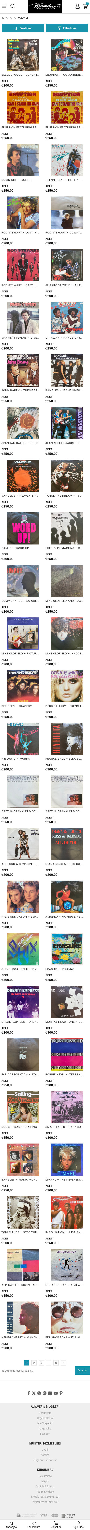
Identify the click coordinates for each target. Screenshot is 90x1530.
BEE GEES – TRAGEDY (16, 706)
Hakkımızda (45, 1476)
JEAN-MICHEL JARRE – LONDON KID (64, 443)
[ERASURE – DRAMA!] (67, 949)
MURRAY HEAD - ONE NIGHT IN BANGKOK (64, 1021)
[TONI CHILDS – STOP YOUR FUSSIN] (23, 1212)
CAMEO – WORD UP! (15, 548)
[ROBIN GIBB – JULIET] (23, 160)
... (49, 1362)
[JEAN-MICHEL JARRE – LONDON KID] (67, 423)
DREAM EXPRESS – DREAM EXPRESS (20, 1021)
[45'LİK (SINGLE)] (14, 18)
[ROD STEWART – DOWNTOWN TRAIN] (67, 212)
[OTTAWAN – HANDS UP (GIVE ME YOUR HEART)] (67, 318)
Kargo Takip (45, 1428)
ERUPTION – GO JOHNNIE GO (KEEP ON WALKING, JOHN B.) (64, 74)
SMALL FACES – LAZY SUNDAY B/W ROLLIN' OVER (64, 1126)
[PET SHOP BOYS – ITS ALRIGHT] (67, 1318)
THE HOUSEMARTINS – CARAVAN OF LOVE (64, 548)
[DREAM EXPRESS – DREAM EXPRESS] (23, 1002)
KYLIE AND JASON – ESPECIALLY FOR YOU (20, 916)
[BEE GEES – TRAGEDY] (23, 686)
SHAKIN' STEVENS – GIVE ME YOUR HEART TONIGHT (20, 337)
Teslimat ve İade (45, 1491)
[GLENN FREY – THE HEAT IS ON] (67, 160)
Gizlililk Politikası (45, 1486)
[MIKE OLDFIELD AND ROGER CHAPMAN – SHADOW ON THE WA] (67, 581)
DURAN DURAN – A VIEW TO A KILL (64, 1284)
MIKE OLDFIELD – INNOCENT (64, 653)
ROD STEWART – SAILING (19, 1126)
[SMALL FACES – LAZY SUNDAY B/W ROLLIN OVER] (67, 1107)
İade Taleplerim (45, 1423)
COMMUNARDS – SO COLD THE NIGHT (20, 600)
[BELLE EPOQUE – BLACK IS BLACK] (23, 55)
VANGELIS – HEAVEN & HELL (20, 495)
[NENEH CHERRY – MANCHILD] (23, 1318)
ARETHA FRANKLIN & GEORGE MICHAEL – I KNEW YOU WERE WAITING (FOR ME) (20, 811)
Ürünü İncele (32, 62)
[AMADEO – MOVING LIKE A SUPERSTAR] (67, 897)
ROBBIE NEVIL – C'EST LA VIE (64, 1074)
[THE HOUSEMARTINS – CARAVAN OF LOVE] (67, 528)
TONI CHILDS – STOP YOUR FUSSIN (20, 1232)
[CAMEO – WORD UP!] (23, 528)
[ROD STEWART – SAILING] (23, 1107)
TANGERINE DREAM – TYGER (64, 495)
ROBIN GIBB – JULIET (16, 179)
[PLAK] (10, 18)
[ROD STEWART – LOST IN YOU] (23, 212)
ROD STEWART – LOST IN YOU (20, 232)
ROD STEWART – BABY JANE (20, 285)
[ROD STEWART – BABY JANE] (23, 265)
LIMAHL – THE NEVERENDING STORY (64, 1179)
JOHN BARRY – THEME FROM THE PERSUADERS (20, 390)
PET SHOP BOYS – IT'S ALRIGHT (64, 1337)
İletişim (45, 1481)
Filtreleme (70, 28)
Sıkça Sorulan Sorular (45, 1460)
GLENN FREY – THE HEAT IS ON (64, 179)
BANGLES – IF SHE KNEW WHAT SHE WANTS (64, 390)
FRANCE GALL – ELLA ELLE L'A (64, 758)
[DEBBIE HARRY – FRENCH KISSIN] (67, 686)
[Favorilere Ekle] (23, 62)
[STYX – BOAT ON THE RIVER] (23, 949)
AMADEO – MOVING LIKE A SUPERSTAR (64, 916)
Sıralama (25, 28)
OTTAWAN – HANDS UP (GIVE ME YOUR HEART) (64, 337)
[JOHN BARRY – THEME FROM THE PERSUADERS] (23, 370)
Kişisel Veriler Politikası (45, 1502)
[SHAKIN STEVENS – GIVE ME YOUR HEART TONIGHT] (23, 318)
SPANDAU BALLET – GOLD (20, 443)
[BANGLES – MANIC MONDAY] (23, 1160)
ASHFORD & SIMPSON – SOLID (20, 864)
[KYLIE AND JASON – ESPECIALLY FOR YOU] (23, 897)
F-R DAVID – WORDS (15, 758)
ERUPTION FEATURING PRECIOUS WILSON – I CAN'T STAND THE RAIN (20, 127)
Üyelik (45, 1449)
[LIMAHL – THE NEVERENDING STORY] (67, 1160)
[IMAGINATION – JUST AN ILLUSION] (67, 1212)
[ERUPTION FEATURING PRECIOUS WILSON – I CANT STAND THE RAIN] (23, 107)
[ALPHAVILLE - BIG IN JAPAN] (23, 1265)
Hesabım (45, 1434)
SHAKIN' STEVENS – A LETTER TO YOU (64, 285)
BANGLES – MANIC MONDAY (20, 1179)
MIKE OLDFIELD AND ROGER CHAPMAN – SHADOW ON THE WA (64, 600)
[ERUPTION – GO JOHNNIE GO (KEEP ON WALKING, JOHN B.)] (67, 55)
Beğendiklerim (45, 1418)
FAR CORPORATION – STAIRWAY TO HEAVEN (20, 1074)
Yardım (45, 1455)
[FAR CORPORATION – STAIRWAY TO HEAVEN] (23, 1054)
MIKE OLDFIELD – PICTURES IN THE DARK (20, 653)
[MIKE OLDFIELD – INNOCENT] (67, 633)
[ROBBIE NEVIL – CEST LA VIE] (67, 1054)
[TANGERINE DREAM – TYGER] (67, 476)
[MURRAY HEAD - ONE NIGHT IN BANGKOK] (67, 1002)
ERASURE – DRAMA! (59, 969)
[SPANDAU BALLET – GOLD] (23, 423)
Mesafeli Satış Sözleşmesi (45, 1497)
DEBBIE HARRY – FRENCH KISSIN (64, 706)
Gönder (82, 1370)
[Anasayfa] (6, 18)
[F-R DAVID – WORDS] (23, 739)
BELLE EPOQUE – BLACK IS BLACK (20, 74)
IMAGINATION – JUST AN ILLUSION (64, 1232)
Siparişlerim (45, 1413)
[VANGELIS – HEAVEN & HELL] (23, 476)
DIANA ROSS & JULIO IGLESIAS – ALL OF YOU (64, 864)
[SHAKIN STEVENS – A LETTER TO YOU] (67, 265)
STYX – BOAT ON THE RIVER (20, 969)
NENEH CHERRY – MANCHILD (20, 1337)
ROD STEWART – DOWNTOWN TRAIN (64, 232)
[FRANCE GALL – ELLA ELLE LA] (67, 739)
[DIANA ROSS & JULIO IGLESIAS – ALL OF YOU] (67, 844)
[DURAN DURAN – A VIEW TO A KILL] (67, 1265)
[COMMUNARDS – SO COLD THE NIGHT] (23, 581)
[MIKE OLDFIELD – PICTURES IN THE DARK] (23, 633)
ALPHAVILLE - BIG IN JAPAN (20, 1284)
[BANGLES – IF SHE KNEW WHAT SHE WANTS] (67, 370)
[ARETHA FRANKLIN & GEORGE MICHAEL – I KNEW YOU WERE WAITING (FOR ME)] (23, 791)
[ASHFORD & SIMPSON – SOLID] (23, 844)
